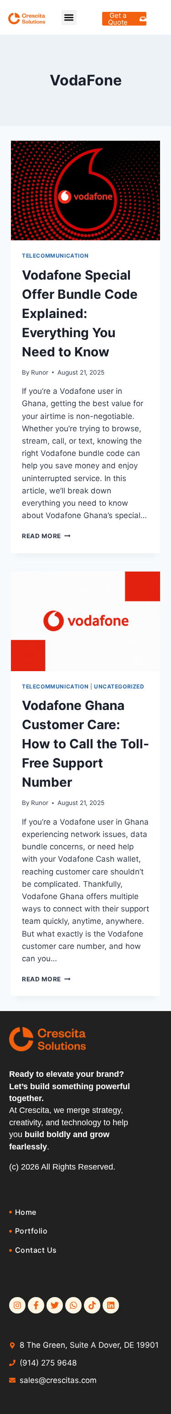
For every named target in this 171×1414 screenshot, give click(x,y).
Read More (46, 536)
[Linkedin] (111, 1305)
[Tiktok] (92, 1305)
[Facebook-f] (36, 1305)
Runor (39, 372)
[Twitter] (55, 1305)
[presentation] (85, 190)
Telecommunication (55, 255)
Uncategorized (119, 686)
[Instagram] (17, 1305)
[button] (69, 17)
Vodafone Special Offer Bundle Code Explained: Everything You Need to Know (80, 313)
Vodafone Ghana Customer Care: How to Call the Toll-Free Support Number (85, 744)
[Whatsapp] (73, 1305)
